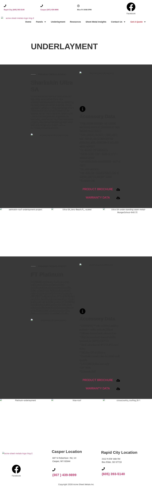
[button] (131, 5)
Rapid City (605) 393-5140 (14, 10)
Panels (39, 22)
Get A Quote (136, 22)
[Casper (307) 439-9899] (41, 6)
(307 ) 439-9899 (64, 475)
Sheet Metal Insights (96, 22)
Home (28, 22)
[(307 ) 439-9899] (53, 469)
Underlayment (58, 22)
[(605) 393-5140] (103, 468)
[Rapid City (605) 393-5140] (5, 6)
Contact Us (116, 22)
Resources (75, 22)
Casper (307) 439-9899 (49, 10)
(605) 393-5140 (113, 474)
